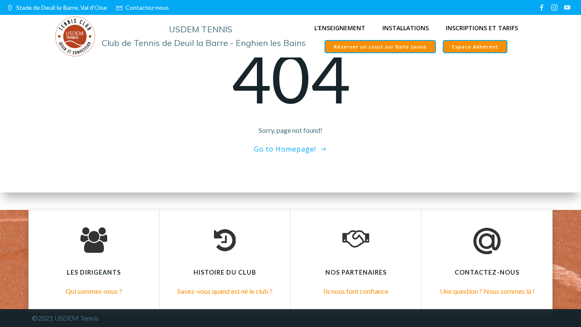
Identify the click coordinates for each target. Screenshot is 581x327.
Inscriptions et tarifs (482, 28)
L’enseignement (339, 28)
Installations (405, 28)
